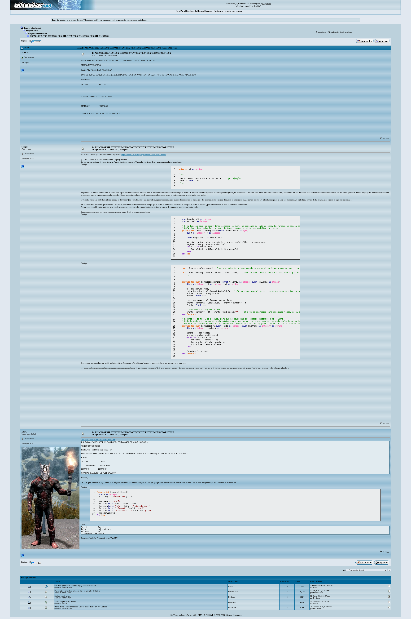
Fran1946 (232, 608)
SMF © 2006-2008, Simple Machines (225, 615)
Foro (178, 11)
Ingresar (257, 4)
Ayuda (194, 11)
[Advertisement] (139, 127)
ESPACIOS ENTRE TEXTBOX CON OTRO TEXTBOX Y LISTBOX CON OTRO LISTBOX (69, 36)
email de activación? (253, 6)
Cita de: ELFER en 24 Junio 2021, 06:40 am (98, 440)
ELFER (25, 52)
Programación (32, 31)
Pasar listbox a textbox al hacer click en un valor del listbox (77, 591)
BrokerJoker (233, 592)
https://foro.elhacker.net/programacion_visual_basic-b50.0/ (143, 155)
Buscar (201, 11)
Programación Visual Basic (63, 587)
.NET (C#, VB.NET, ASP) (62, 592)
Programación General (37, 33)
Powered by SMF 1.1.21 (197, 615)
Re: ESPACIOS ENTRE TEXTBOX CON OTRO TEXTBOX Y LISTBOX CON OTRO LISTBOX (133, 147)
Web (183, 11)
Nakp (230, 586)
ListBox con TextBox (62, 596)
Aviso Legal (180, 615)
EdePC (24, 432)
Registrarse (218, 11)
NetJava (231, 597)
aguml (315, 603)
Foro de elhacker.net (32, 28)
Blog (188, 11)
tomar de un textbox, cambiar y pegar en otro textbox (75, 586)
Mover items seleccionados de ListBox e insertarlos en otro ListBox (80, 607)
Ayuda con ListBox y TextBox (65, 601)
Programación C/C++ (61, 603)
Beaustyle (232, 602)
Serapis (25, 147)
